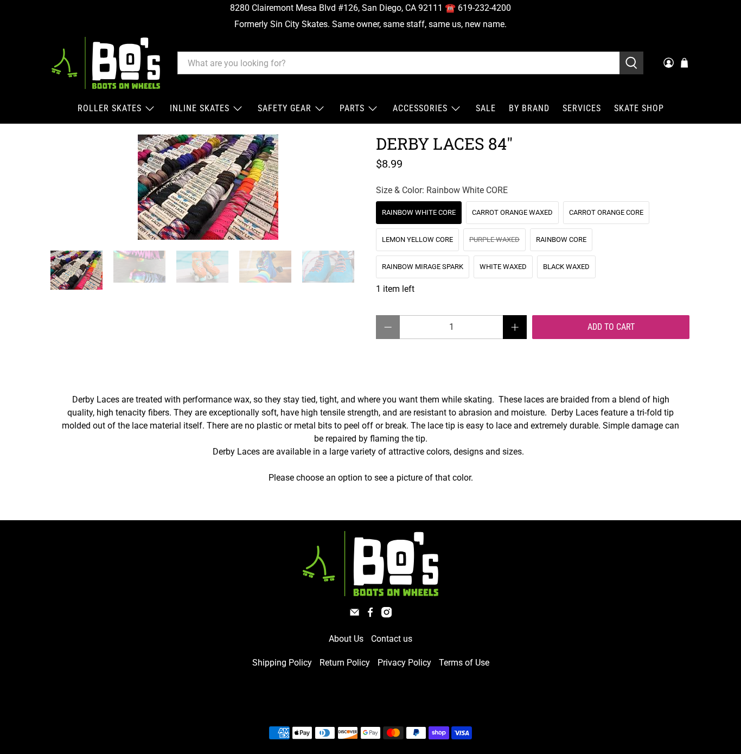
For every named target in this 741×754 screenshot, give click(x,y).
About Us (346, 639)
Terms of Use (464, 662)
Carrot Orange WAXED (512, 212)
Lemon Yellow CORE (417, 239)
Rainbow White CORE (419, 212)
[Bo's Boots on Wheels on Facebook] (370, 615)
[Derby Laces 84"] (207, 187)
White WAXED (503, 267)
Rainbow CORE (561, 239)
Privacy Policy (404, 662)
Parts (352, 108)
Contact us (391, 639)
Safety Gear (284, 108)
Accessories (420, 108)
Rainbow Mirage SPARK (422, 267)
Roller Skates (110, 108)
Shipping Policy (282, 662)
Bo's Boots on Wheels (351, 707)
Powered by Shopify (417, 707)
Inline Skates (199, 108)
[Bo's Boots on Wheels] (106, 63)
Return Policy (345, 662)
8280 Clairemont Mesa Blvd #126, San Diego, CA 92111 (336, 8)
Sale (486, 108)
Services (582, 108)
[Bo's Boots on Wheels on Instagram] (386, 615)
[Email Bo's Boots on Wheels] (354, 615)
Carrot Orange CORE (606, 212)
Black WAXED (566, 267)
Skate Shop (639, 108)
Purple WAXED (494, 239)
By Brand (529, 108)
